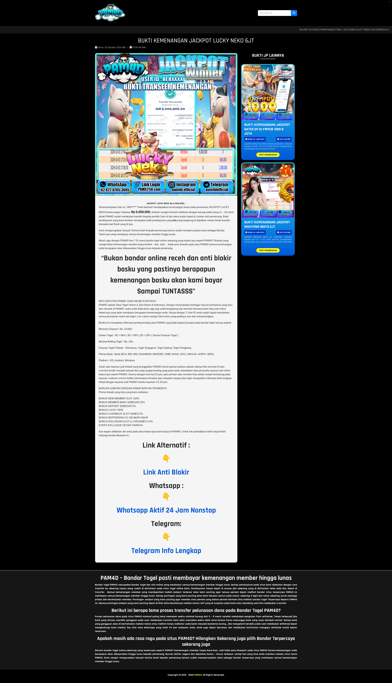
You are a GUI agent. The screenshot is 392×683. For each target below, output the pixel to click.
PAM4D (198, 675)
